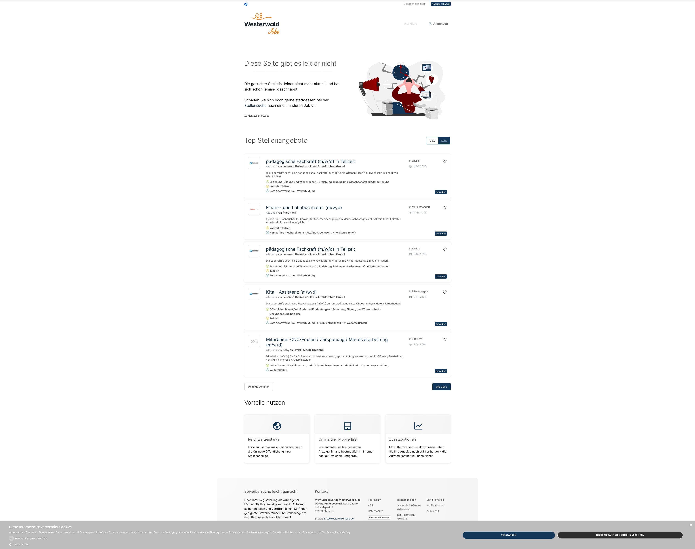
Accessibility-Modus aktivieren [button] (409, 507)
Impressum (374, 499)
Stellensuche (255, 105)
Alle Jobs (271, 166)
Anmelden (440, 23)
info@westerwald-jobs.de (339, 518)
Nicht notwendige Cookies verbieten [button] (620, 535)
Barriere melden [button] (406, 499)
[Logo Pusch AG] (254, 209)
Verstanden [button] (509, 535)
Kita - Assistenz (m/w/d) (291, 292)
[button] (441, 161)
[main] (347, 258)
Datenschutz (375, 510)
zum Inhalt (433, 510)
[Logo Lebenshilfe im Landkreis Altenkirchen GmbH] (254, 163)
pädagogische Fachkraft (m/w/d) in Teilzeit (310, 161)
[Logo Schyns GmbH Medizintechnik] (254, 342)
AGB (370, 505)
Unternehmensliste (415, 3)
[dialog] (347, 535)
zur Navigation (435, 505)
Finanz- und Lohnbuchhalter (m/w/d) (304, 207)
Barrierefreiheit (435, 499)
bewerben (441, 192)
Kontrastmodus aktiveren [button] (406, 516)
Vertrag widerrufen (379, 517)
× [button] (691, 525)
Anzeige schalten (441, 4)
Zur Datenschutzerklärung (336, 532)
